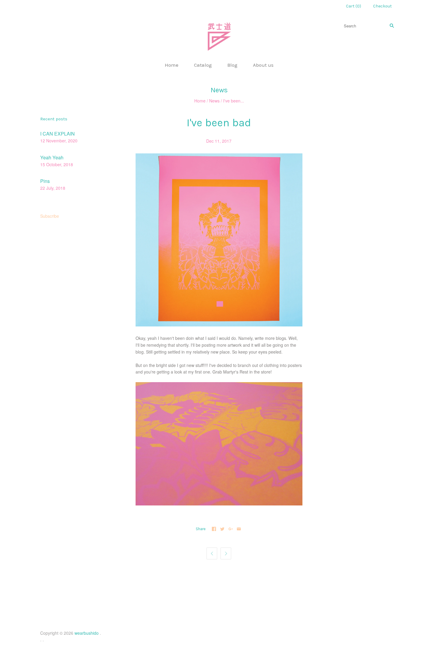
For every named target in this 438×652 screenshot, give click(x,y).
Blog (232, 65)
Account (324, 6)
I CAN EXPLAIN (57, 133)
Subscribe (49, 216)
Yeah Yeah (51, 157)
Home (171, 65)
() (353, 6)
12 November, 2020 (58, 141)
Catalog (203, 65)
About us (263, 65)
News (214, 101)
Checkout (382, 6)
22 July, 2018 (52, 188)
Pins (45, 181)
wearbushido (86, 633)
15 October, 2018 (56, 164)
